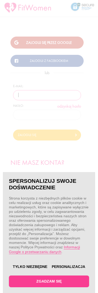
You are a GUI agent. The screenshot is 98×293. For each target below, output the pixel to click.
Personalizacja (68, 267)
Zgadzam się (49, 281)
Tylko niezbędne (30, 267)
